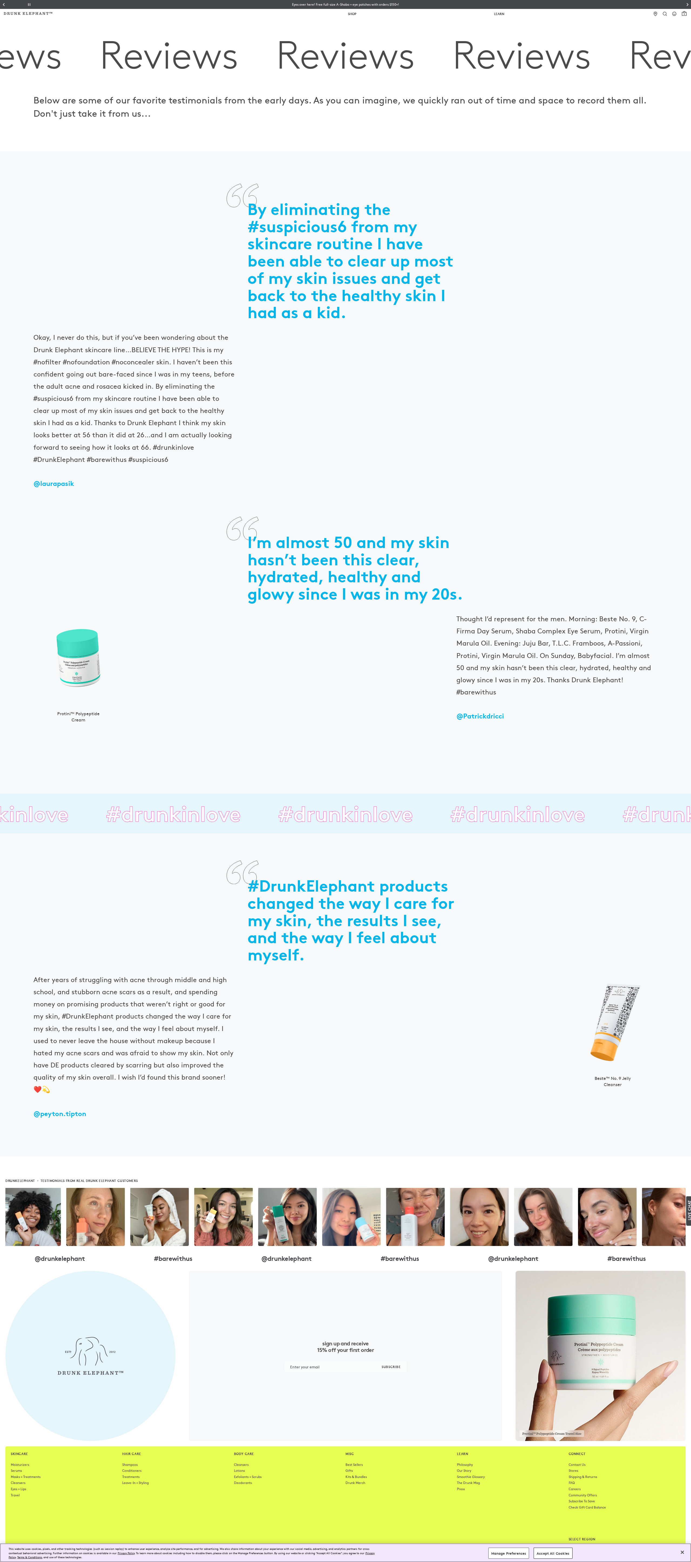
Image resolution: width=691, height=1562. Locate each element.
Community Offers (583, 1495)
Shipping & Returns (583, 1476)
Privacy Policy (126, 1553)
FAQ (572, 1482)
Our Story (464, 1470)
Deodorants (243, 1482)
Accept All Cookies (553, 1553)
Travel (15, 1495)
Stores (573, 1470)
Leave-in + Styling (135, 1482)
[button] (345, 4)
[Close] (682, 1552)
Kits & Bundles (356, 1476)
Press (461, 1489)
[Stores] (655, 13)
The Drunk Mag (468, 1482)
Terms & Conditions (29, 1557)
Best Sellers (354, 1464)
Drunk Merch (355, 1482)
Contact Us (577, 1464)
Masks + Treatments (25, 1476)
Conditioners (131, 1470)
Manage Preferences (508, 1553)
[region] (345, 1552)
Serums (16, 1470)
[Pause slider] (29, 4)
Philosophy (465, 1464)
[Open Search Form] (665, 13)
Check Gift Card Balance (587, 1507)
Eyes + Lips (18, 1489)
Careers (575, 1489)
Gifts (349, 1470)
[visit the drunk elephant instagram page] (345, 1217)
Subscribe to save (582, 1501)
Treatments (131, 1476)
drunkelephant (20, 1181)
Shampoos (130, 1464)
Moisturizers (20, 1464)
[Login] (674, 13)
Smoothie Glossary (471, 1476)
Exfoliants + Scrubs (248, 1476)
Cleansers (18, 1482)
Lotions (239, 1470)
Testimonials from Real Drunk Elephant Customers (89, 1181)
